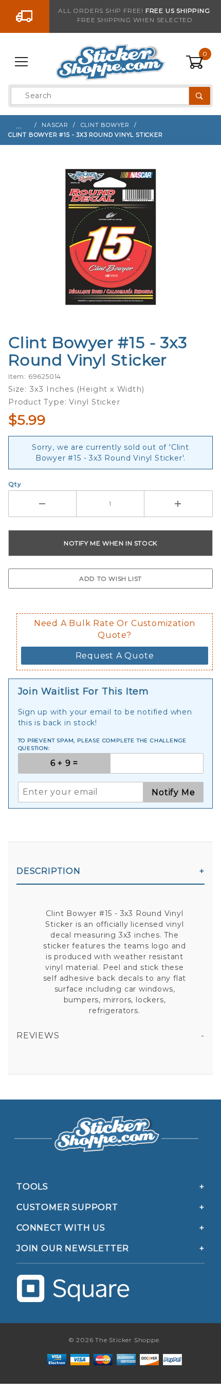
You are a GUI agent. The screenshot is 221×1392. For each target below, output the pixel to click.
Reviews (38, 1035)
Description (48, 871)
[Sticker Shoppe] (110, 61)
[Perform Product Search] (199, 96)
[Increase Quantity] (178, 503)
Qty (14, 484)
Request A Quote (115, 656)
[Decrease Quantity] (42, 503)
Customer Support (67, 1207)
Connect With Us (60, 1228)
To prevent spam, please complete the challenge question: (102, 744)
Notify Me (173, 792)
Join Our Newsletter (72, 1248)
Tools (32, 1187)
